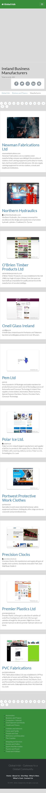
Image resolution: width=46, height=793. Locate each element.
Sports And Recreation (14, 746)
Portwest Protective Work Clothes (19, 498)
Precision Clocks (16, 554)
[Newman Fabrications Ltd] (23, 128)
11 (2, 106)
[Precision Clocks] (23, 537)
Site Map (24, 776)
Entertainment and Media (15, 723)
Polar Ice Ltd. (13, 439)
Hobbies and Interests (14, 728)
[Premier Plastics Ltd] (23, 592)
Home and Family (12, 731)
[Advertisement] (23, 37)
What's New (34, 776)
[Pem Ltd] (23, 360)
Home (8, 776)
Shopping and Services (14, 742)
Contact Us (28, 778)
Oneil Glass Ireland (18, 325)
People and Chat (12, 733)
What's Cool (18, 778)
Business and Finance (20, 93)
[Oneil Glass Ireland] (23, 308)
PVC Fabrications (16, 668)
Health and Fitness (13, 725)
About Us (16, 776)
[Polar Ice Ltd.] (23, 422)
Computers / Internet (14, 720)
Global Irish (9, 4)
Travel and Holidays (13, 751)
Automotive (10, 715)
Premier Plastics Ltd (19, 608)
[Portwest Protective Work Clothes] (23, 479)
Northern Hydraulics (19, 210)
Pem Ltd (9, 377)
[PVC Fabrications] (23, 651)
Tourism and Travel (12, 749)
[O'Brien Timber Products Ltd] (23, 248)
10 (43, 103)
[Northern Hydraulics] (23, 193)
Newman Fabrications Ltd (20, 147)
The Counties (11, 738)
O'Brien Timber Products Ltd (15, 267)
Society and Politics (13, 744)
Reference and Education (15, 736)
